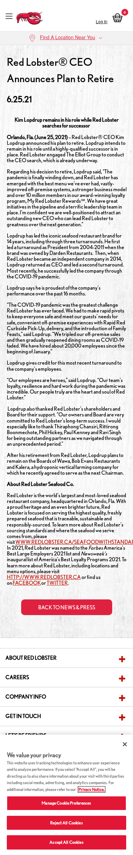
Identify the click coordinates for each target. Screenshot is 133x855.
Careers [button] (17, 677)
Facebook (27, 583)
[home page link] (30, 16)
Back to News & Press (66, 607)
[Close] (124, 744)
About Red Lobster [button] (31, 658)
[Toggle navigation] (9, 16)
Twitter (57, 583)
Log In (101, 21)
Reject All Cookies (66, 822)
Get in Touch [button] (23, 716)
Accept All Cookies (66, 842)
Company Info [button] (25, 696)
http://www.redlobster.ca (44, 577)
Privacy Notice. (91, 789)
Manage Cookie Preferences (66, 803)
